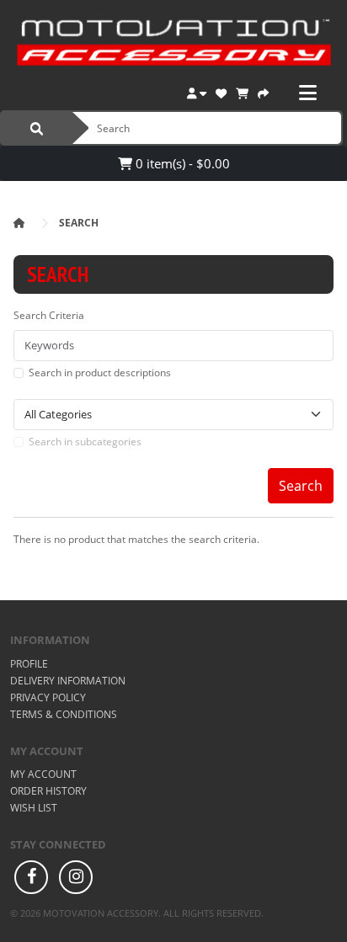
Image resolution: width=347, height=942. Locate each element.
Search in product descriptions (100, 372)
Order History (48, 791)
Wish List (33, 808)
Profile (29, 664)
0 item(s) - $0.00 (181, 163)
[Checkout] (263, 91)
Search (79, 223)
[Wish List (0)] (221, 91)
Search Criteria (48, 315)
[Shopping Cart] (242, 91)
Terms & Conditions (63, 714)
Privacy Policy (48, 697)
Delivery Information (67, 680)
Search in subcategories (85, 441)
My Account (43, 774)
